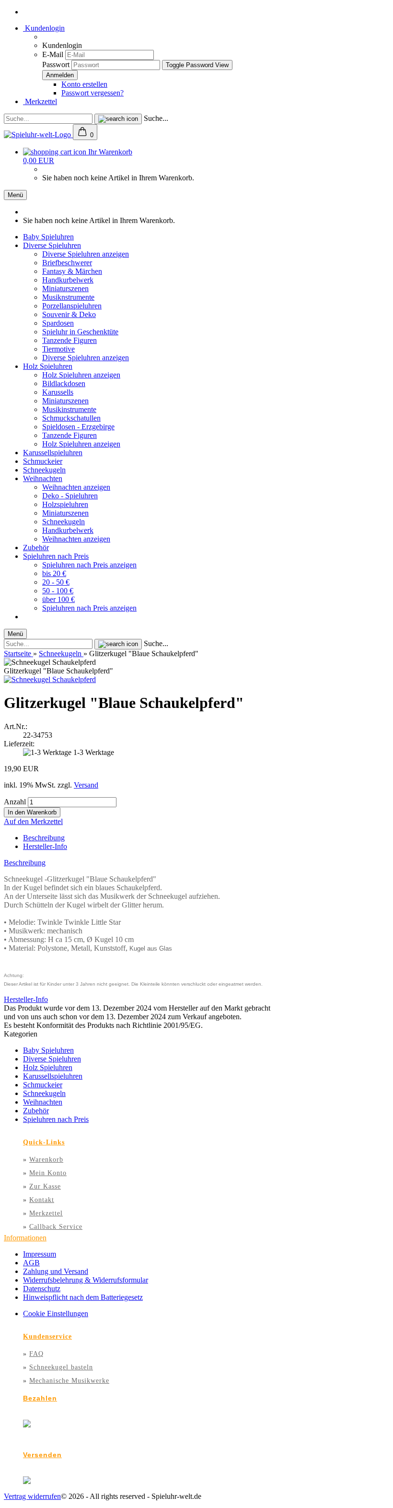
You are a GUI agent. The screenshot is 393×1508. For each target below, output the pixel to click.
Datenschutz (41, 1288)
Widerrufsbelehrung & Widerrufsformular (85, 1280)
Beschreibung (44, 838)
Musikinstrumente (69, 409)
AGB (31, 1263)
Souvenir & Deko (69, 314)
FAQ (36, 1353)
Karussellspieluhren (52, 452)
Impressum (39, 1254)
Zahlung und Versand (55, 1271)
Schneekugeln (44, 470)
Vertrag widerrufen (32, 1496)
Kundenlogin (44, 28)
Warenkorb (46, 1159)
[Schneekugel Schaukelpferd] (50, 679)
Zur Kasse (45, 1186)
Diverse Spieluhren (52, 245)
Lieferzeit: (19, 744)
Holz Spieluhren (47, 366)
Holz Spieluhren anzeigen (81, 375)
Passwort (55, 64)
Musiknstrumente (68, 297)
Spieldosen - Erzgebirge (78, 427)
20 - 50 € (55, 582)
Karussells (57, 392)
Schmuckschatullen (71, 418)
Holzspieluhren (65, 504)
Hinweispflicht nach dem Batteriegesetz (83, 1297)
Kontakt (41, 1199)
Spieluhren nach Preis (56, 556)
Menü (15, 195)
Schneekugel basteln (61, 1367)
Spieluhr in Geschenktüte (80, 332)
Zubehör (36, 547)
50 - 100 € (57, 591)
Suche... (156, 118)
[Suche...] (118, 119)
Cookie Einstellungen (55, 1313)
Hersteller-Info (45, 846)
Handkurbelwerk (67, 280)
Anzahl (15, 802)
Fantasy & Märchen (72, 271)
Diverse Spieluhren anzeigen (85, 254)
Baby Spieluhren (48, 237)
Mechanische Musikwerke (69, 1380)
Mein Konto (48, 1173)
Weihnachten (42, 478)
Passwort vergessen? (92, 93)
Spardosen (58, 323)
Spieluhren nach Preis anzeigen (89, 565)
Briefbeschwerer (67, 263)
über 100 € (58, 599)
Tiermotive (58, 349)
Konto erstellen (84, 84)
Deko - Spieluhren (70, 496)
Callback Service (55, 1226)
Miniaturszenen (65, 288)
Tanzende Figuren (69, 340)
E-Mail (52, 54)
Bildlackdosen (63, 383)
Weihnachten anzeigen (76, 487)
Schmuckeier (42, 461)
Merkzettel (40, 101)
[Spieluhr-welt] (38, 134)
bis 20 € (54, 573)
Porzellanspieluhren (72, 306)
